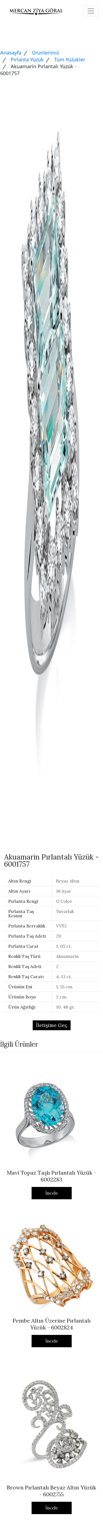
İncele (51, 1193)
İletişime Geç (51, 1025)
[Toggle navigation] (91, 10)
